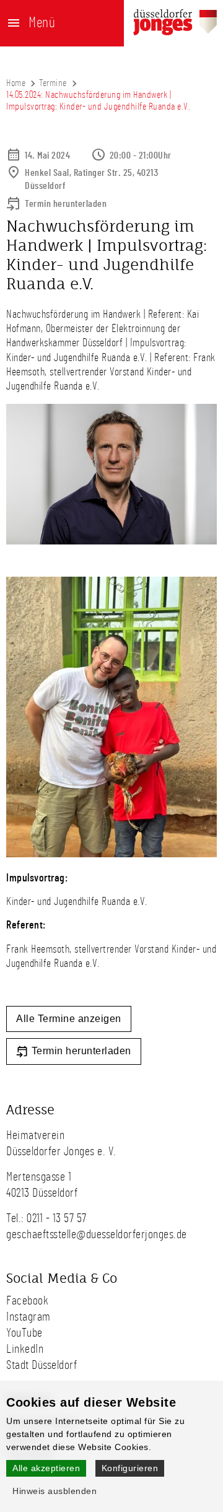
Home (15, 83)
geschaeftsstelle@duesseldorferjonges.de (96, 1234)
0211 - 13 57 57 (57, 1218)
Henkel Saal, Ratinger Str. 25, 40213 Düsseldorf (91, 179)
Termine (53, 83)
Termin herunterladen (66, 204)
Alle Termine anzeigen (68, 1018)
